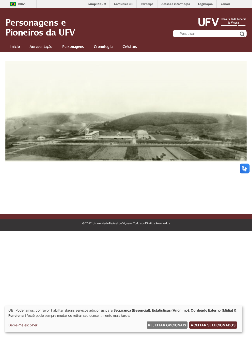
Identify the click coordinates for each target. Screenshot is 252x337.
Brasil (23, 4)
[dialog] (123, 318)
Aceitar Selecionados (213, 325)
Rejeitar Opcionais (167, 325)
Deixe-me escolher (22, 325)
